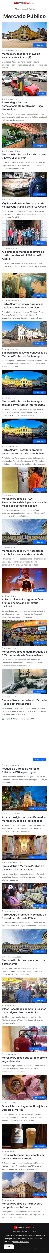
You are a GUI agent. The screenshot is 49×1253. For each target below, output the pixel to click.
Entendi (9, 1247)
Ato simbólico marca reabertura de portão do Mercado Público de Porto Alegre (24, 255)
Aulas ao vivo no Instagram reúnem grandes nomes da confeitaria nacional (23, 603)
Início (18, 9)
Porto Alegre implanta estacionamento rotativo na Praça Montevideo (22, 106)
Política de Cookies (21, 1241)
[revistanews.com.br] (24, 3)
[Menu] (3, 4)
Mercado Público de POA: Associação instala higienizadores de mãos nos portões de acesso (24, 502)
